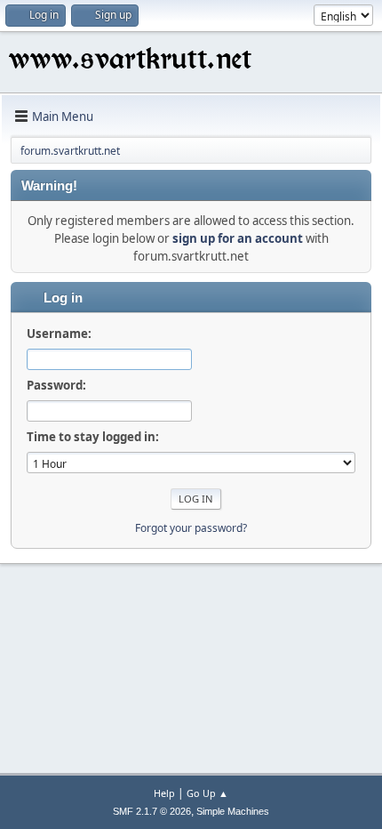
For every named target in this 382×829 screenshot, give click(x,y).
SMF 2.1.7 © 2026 (152, 811)
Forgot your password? (191, 527)
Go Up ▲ (207, 793)
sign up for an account (237, 238)
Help (164, 793)
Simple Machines (232, 811)
